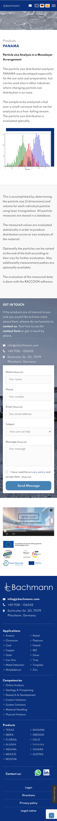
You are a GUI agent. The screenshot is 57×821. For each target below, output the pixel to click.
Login (28, 787)
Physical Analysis (16, 714)
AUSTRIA (38, 754)
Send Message (28, 486)
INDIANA (11, 749)
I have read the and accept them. (28, 474)
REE (35, 650)
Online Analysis (15, 685)
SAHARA (38, 749)
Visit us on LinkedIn (46, 772)
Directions (28, 795)
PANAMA (38, 744)
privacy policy (36, 472)
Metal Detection (15, 665)
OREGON (38, 735)
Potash (37, 645)
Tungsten (38, 665)
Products (9, 725)
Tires (35, 660)
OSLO (36, 740)
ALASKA (11, 744)
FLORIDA (11, 740)
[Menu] (53, 6)
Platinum (38, 640)
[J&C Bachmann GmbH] (28, 589)
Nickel (36, 636)
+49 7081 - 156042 (20, 351)
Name (14, 372)
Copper (10, 650)
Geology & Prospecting (19, 690)
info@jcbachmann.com (23, 345)
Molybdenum (13, 670)
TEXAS (10, 730)
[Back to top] (51, 815)
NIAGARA (39, 730)
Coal (8, 645)
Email (14, 407)
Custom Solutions (16, 700)
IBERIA (10, 735)
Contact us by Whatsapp (38, 772)
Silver (36, 655)
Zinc (35, 670)
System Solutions (16, 705)
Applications (11, 631)
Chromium (12, 640)
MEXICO (11, 754)
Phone (9, 389)
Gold (9, 655)
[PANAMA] (27, 167)
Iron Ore (11, 660)
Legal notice (28, 811)
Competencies (12, 680)
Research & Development (20, 695)
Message (16, 442)
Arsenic (10, 636)
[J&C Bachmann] (11, 5)
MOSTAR (11, 759)
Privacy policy (28, 803)
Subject (10, 424)
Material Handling (16, 710)
